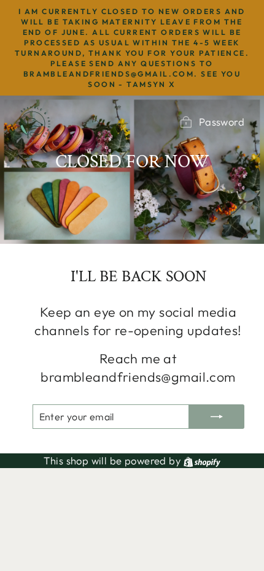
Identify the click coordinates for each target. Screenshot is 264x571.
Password (221, 121)
